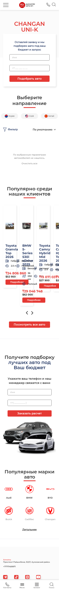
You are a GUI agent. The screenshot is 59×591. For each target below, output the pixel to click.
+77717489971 (9, 566)
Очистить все (29, 163)
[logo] (26, 5)
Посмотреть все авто (29, 324)
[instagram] (27, 577)
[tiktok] (16, 577)
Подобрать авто (29, 78)
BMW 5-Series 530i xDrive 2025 (27, 255)
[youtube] (38, 577)
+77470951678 (48, 5)
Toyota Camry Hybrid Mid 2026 (44, 253)
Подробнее (17, 282)
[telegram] (5, 577)
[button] (5, 5)
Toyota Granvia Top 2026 (12, 251)
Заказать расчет (29, 413)
